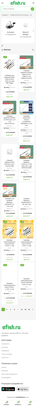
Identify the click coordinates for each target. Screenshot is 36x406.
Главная (5, 15)
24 (25, 309)
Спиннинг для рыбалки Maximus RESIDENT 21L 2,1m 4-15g (9, 202)
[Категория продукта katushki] (11, 28)
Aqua (9, 248)
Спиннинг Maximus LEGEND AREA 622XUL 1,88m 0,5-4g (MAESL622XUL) (26, 74)
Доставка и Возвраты (9, 374)
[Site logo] (18, 3)
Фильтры (7, 50)
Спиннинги (5, 344)
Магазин (5, 370)
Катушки (5, 347)
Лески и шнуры (7, 354)
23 (21, 309)
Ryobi (9, 85)
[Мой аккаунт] (34, 3)
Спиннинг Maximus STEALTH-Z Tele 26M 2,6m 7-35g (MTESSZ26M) (26, 164)
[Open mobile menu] (2, 3)
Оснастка (5, 357)
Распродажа (6, 377)
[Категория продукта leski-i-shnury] (25, 29)
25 (29, 309)
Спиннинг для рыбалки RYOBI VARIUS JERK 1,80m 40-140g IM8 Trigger (9, 79)
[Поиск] (32, 9)
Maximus (26, 80)
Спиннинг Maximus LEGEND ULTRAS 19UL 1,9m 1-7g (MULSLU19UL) (10, 119)
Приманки (5, 351)
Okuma (26, 127)
